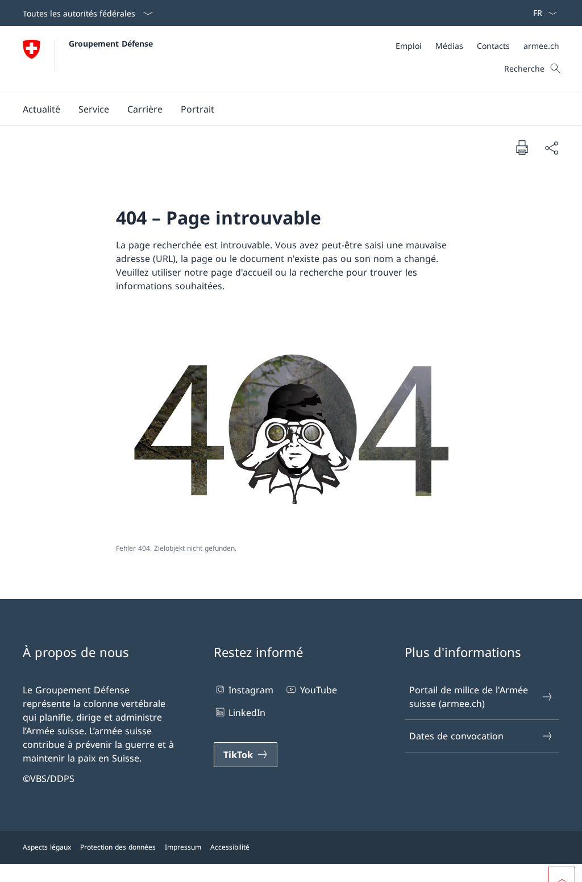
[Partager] (551, 148)
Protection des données (118, 847)
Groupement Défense (111, 43)
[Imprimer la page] (522, 147)
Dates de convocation (456, 736)
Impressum (183, 847)
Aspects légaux (47, 847)
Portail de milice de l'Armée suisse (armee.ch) (468, 697)
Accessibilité (230, 847)
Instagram (250, 690)
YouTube (318, 690)
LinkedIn (246, 712)
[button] (41, 109)
